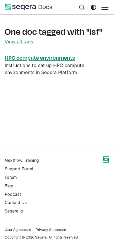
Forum (11, 177)
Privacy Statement (51, 229)
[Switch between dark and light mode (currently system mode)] (93, 7)
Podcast (13, 194)
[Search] (82, 7)
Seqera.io (14, 210)
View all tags (19, 41)
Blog (9, 185)
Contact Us (16, 202)
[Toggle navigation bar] (105, 7)
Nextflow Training (22, 160)
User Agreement (18, 229)
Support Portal (19, 168)
